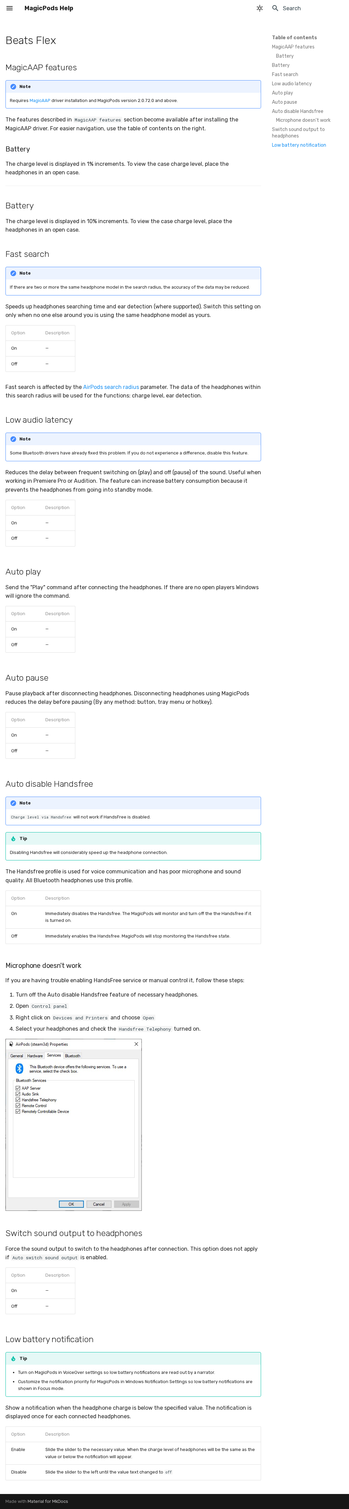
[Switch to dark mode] (260, 8)
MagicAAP (40, 100)
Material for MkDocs (48, 1501)
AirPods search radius (111, 387)
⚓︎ (65, 40)
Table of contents (294, 38)
